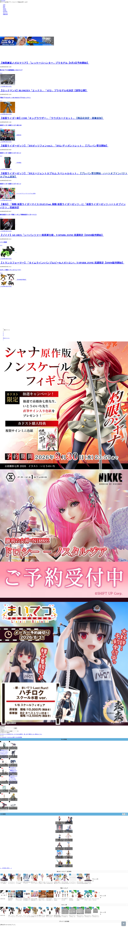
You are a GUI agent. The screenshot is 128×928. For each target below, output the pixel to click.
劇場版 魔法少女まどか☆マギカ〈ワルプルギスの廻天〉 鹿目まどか (60, 831)
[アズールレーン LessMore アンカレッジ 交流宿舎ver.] (68, 837)
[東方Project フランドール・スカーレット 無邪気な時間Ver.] (34, 880)
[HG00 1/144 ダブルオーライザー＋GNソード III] (13, 762)
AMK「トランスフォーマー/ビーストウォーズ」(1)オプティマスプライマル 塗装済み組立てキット (11, 916)
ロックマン (27, 97)
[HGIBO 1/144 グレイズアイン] (13, 754)
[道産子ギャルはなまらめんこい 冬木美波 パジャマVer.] (42, 880)
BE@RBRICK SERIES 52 (10, 899)
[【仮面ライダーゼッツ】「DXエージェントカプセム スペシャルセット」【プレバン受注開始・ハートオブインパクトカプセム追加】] (7, 198)
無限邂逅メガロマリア (15, 70)
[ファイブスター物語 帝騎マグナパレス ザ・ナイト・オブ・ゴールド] (34, 914)
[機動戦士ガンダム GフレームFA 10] (42, 914)
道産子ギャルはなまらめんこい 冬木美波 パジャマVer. (42, 883)
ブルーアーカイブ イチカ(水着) (60, 849)
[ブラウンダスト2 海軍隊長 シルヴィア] (59, 854)
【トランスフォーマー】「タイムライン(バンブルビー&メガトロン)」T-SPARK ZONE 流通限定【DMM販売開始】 (62, 262)
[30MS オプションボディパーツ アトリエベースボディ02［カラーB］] (4, 796)
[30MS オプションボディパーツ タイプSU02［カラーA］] (4, 762)
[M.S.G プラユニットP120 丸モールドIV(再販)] (95, 914)
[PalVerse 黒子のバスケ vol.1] (65, 897)
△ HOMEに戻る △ (6, 868)
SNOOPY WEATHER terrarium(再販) (71, 899)
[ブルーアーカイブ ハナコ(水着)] (19, 880)
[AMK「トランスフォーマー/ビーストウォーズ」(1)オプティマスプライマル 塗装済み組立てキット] (11, 914)
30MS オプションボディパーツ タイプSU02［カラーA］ (4, 765)
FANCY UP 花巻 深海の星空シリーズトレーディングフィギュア (34, 899)
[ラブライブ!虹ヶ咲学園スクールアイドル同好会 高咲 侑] (59, 837)
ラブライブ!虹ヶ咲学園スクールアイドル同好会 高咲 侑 (60, 840)
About (4, 8)
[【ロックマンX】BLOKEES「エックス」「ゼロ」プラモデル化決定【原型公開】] (7, 112)
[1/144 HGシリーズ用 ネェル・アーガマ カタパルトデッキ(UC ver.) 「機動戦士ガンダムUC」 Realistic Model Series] (13, 779)
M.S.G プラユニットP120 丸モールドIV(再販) (95, 916)
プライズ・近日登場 (64, 921)
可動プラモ (3, 97)
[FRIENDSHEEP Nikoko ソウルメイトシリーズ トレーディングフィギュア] (42, 897)
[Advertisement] (27, 49)
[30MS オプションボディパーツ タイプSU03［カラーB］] (4, 771)
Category (2, 731)
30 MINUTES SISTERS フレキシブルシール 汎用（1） (4, 791)
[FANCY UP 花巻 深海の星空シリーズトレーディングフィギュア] (34, 897)
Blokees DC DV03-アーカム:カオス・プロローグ (19, 899)
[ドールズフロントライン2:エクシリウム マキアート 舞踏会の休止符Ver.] (11, 880)
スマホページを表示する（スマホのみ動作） (12, 734)
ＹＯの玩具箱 (18, 737)
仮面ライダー (4, 125)
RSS (4, 7)
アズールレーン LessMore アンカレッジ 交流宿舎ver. (68, 840)
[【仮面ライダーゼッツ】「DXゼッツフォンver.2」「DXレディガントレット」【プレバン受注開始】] (7, 167)
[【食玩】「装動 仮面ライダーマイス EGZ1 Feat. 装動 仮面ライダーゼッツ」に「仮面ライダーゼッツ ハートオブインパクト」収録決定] (7, 229)
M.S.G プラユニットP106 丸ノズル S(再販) (72, 916)
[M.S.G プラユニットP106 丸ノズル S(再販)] (72, 914)
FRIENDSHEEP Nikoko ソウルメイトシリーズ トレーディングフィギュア (42, 899)
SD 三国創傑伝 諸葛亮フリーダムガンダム (13, 791)
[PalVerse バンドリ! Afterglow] (57, 897)
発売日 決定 (2, 898)
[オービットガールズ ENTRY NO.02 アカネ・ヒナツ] (49, 880)
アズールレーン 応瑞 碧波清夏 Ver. (68, 831)
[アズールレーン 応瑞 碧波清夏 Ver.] (68, 828)
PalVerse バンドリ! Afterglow (57, 899)
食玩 (1, 214)
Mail (4, 6)
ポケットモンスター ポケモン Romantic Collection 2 (95, 899)
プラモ (6, 70)
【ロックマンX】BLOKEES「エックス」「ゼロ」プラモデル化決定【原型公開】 (44, 90)
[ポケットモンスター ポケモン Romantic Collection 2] (95, 897)
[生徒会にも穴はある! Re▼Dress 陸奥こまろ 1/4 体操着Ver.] (59, 820)
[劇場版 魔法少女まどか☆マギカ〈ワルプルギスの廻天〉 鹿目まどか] (59, 828)
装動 (22, 214)
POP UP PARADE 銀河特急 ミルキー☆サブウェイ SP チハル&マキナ (87, 883)
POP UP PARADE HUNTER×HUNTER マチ (65, 883)
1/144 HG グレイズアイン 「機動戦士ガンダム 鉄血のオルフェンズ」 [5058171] (13, 774)
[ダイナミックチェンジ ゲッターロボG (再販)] (27, 914)
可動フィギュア (16, 214)
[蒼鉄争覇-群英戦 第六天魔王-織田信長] (57, 914)
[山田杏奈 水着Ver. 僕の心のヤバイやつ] (57, 880)
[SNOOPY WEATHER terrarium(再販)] (72, 897)
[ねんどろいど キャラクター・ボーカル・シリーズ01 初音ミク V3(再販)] (88, 897)
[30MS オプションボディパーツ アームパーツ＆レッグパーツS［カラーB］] (4, 779)
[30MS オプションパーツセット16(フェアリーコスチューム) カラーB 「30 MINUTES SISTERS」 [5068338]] (4, 754)
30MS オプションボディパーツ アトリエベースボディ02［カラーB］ (4, 799)
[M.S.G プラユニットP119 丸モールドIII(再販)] (88, 914)
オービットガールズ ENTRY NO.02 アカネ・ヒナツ (49, 883)
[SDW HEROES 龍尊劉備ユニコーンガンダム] (13, 796)
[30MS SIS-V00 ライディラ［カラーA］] (4, 745)
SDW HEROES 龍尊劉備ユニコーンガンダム (13, 799)
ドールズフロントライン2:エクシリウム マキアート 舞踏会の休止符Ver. (11, 883)
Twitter (4, 10)
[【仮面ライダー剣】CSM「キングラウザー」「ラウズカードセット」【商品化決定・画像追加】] (7, 140)
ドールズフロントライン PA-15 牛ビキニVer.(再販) (68, 849)
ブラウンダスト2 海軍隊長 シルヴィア (59, 857)
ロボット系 (64, 904)
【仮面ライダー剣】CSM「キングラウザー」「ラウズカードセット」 (52, 118)
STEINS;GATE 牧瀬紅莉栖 (68, 857)
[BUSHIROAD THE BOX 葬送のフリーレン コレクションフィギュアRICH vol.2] (27, 897)
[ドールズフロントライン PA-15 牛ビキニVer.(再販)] (68, 846)
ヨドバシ (5, 12)
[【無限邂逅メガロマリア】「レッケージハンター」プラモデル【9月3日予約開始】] (7, 84)
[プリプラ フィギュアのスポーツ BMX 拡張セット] (4, 897)
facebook (5, 11)
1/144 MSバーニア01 (13, 807)
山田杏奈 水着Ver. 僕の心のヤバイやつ (57, 883)
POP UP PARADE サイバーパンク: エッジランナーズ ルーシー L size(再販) (68, 866)
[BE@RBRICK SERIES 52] (11, 897)
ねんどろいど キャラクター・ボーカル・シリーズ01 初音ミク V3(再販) (87, 899)
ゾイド (2, 242)
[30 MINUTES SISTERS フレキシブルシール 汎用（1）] (4, 788)
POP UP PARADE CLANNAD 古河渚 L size (80, 883)
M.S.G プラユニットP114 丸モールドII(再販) (80, 916)
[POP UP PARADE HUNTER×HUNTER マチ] (65, 880)
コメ (1, 73)
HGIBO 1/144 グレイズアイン (13, 756)
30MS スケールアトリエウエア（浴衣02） (4, 808)
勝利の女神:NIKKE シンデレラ (27, 883)
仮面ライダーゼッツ (14, 153)
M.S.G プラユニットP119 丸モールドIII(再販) (88, 916)
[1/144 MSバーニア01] (13, 805)
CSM (19, 125)
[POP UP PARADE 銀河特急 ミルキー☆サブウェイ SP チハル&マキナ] (88, 880)
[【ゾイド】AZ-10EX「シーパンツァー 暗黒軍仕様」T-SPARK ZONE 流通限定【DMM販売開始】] (7, 257)
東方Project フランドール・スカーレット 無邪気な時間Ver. (34, 883)
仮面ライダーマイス (30, 214)
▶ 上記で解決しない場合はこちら (33, 734)
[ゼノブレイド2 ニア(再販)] (59, 863)
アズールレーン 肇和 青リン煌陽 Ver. (68, 823)
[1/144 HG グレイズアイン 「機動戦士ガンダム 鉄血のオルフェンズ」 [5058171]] (13, 771)
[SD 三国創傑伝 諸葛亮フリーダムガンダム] (13, 788)
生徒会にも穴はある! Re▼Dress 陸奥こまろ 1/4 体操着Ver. (60, 823)
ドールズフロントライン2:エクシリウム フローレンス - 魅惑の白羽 (72, 883)
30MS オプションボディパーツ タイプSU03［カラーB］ (4, 774)
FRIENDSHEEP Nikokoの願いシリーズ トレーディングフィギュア (49, 899)
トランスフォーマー (14, 270)
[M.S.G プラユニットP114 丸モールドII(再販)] (80, 914)
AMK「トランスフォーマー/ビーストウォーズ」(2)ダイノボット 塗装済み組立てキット (19, 916)
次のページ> (6, 338)
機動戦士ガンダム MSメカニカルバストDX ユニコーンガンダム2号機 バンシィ (49, 916)
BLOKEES (16, 97)
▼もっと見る (95, 879)
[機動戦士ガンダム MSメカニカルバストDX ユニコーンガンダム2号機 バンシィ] (49, 914)
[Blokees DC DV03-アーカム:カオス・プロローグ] (19, 897)
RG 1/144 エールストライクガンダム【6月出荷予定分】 (13, 748)
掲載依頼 (5, 14)
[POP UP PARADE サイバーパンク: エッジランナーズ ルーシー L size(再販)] (68, 863)
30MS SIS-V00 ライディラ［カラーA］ (4, 748)
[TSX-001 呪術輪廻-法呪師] (80, 897)
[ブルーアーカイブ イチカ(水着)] (59, 846)
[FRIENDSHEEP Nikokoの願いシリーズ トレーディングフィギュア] (49, 897)
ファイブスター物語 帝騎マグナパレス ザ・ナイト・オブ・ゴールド (34, 916)
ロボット (10, 97)
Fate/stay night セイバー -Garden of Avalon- (3, 883)
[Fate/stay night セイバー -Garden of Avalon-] (4, 880)
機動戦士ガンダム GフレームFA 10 (42, 916)
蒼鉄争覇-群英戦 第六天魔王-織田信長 (57, 916)
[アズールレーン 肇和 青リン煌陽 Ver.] (68, 820)
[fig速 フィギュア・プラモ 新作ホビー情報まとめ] (2, 0)
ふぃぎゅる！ (3, 737)
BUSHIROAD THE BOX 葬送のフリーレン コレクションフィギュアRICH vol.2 (27, 899)
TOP (4, 4)
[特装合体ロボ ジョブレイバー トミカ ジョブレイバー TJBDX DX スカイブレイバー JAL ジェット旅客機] (4, 914)
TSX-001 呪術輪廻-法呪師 (80, 899)
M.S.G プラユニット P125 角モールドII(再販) (64, 916)
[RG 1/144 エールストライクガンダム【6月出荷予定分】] (13, 745)
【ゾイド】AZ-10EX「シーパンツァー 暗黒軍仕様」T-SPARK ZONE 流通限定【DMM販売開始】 (52, 235)
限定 (5, 242)
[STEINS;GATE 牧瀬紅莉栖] (68, 854)
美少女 (2, 70)
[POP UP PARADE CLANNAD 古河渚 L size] (80, 880)
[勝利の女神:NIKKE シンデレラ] (27, 880)
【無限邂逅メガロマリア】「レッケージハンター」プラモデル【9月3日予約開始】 (44, 62)
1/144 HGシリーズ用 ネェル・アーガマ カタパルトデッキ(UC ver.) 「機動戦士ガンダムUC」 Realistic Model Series (13, 782)
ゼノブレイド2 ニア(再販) (59, 866)
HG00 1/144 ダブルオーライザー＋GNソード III (13, 765)
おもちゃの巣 (11, 737)
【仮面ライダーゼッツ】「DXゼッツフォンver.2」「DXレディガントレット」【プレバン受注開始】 (54, 145)
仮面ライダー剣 (13, 125)
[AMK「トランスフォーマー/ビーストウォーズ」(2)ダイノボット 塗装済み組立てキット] (19, 914)
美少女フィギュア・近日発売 (64, 871)
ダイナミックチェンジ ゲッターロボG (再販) (26, 916)
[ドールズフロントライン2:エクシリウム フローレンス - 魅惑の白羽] (72, 880)
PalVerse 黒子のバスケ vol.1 (64, 899)
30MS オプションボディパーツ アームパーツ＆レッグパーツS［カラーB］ (4, 782)
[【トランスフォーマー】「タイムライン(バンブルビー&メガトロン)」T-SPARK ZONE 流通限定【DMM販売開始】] (7, 284)
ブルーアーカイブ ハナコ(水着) (19, 883)
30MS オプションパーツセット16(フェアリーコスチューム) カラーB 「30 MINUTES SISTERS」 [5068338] (4, 756)
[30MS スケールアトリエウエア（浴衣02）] (4, 805)
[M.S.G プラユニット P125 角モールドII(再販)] (65, 914)
